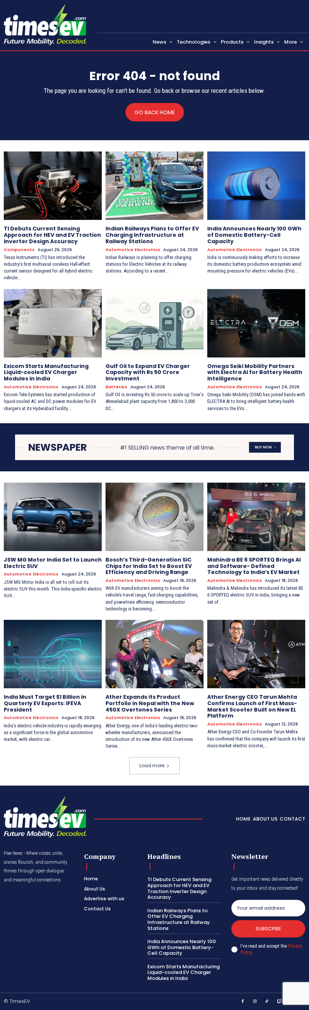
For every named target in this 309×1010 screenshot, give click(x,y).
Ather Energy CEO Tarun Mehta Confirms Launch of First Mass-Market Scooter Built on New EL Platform (252, 706)
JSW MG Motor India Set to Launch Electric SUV (53, 563)
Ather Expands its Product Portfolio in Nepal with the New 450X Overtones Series (150, 703)
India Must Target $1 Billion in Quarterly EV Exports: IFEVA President (45, 703)
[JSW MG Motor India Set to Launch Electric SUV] (53, 517)
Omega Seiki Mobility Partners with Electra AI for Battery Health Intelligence (254, 372)
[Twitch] (279, 1001)
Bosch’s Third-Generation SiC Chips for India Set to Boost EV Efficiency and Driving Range (149, 566)
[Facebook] (242, 1001)
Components (19, 249)
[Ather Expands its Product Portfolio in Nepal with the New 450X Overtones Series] (154, 654)
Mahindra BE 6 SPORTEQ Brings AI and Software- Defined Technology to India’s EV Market (254, 566)
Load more (151, 765)
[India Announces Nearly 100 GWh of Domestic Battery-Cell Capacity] (256, 185)
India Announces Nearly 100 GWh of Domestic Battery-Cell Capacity (254, 235)
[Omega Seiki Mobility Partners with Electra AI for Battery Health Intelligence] (256, 323)
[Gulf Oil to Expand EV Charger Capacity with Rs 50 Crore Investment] (154, 323)
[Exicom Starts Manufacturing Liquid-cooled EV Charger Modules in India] (53, 323)
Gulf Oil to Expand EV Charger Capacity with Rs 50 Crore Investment (148, 372)
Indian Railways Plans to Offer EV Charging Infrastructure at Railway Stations (152, 235)
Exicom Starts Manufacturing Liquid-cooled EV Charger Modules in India (46, 372)
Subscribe (268, 928)
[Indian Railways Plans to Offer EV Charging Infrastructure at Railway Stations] (154, 185)
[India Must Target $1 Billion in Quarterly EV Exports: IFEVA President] (53, 654)
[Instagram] (255, 1001)
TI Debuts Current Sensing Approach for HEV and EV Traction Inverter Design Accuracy (52, 235)
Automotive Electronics (133, 249)
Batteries (116, 387)
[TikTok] (267, 1001)
